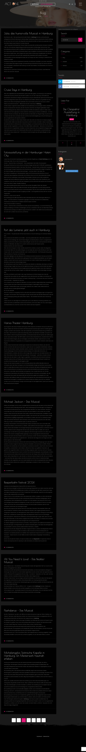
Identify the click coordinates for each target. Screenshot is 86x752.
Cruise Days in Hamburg (18, 89)
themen (65, 65)
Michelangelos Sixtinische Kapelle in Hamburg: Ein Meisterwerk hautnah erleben (24, 655)
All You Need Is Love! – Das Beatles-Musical (24, 561)
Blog (64, 57)
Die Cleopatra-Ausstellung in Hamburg (71, 112)
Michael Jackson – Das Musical (22, 401)
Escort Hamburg (43, 159)
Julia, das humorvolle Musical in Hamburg (28, 33)
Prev (14, 720)
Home (40, 16)
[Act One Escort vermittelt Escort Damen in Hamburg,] (61, 166)
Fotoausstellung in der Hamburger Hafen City (27, 154)
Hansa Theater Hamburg (18, 322)
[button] (69, 4)
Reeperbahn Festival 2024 (19, 482)
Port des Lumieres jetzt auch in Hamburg (27, 229)
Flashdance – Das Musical (18, 610)
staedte (65, 61)
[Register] (72, 4)
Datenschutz (46, 736)
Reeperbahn (37, 539)
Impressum (39, 736)
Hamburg (33, 37)
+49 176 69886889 (46, 4)
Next (44, 720)
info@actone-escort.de (43, 6)
